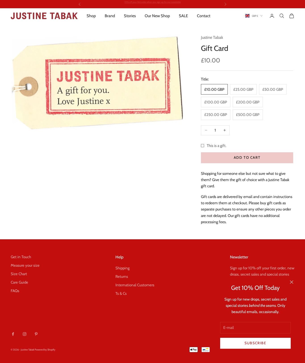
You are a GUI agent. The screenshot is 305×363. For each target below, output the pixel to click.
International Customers (134, 285)
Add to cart (247, 157)
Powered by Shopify (45, 349)
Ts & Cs (121, 293)
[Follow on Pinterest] (36, 334)
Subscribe (255, 343)
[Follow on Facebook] (13, 334)
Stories (130, 15)
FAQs (15, 291)
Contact (203, 15)
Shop (91, 15)
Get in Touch (21, 257)
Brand (110, 15)
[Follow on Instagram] (24, 334)
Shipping (122, 268)
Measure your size (25, 265)
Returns (121, 276)
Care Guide (19, 282)
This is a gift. (216, 145)
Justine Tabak (212, 37)
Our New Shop (157, 15)
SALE (183, 15)
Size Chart (19, 274)
